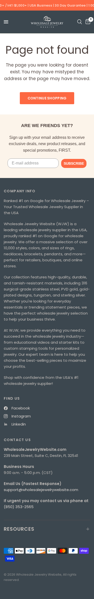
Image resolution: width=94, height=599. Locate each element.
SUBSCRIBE (74, 163)
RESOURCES (19, 528)
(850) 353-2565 (19, 506)
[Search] (79, 22)
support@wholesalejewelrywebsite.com (41, 489)
